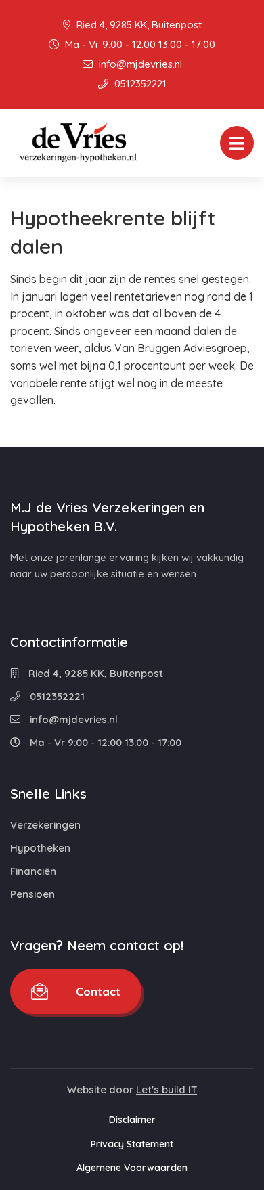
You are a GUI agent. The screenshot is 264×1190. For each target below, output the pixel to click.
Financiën (33, 870)
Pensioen (32, 893)
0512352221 (139, 83)
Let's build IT (166, 1089)
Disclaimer (132, 1120)
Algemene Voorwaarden (132, 1168)
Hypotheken (40, 847)
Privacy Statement (132, 1144)
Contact (98, 991)
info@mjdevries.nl (139, 64)
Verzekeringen (45, 824)
